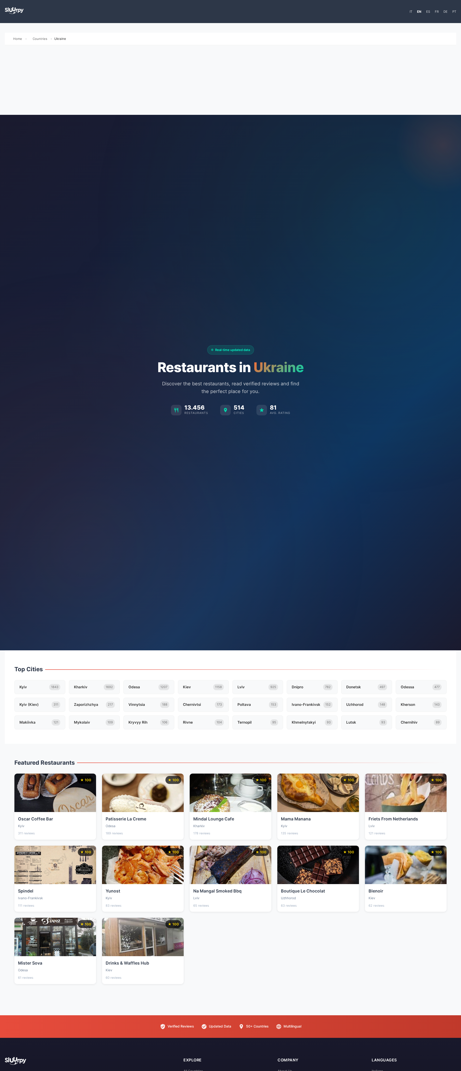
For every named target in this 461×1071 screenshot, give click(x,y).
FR (437, 11)
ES (428, 11)
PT (454, 11)
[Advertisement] (230, 81)
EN (419, 11)
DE (445, 11)
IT (411, 11)
